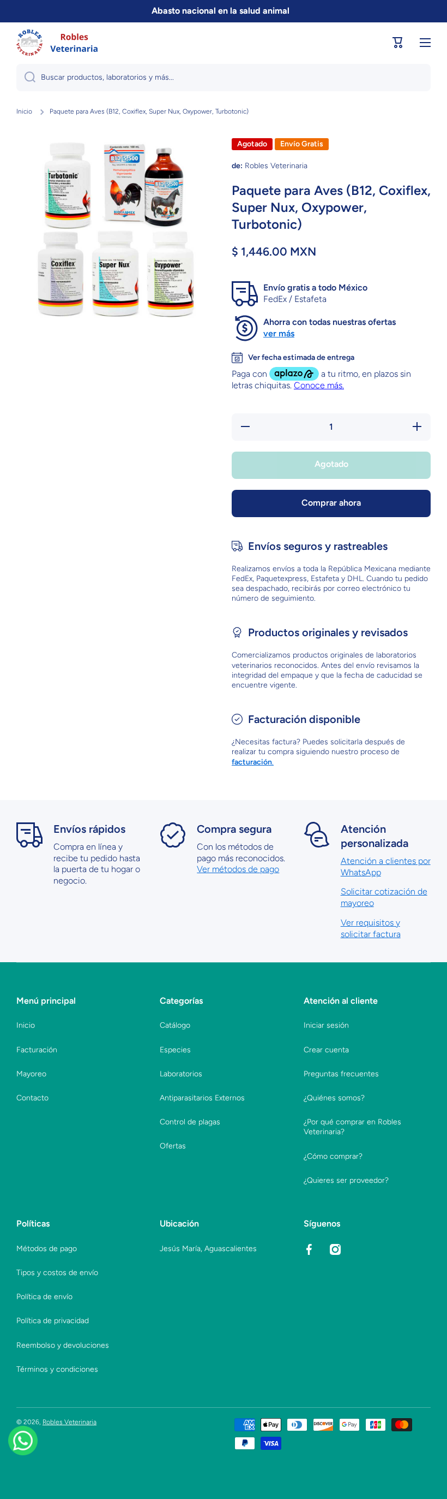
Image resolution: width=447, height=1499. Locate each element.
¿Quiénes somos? (334, 1098)
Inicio (24, 111)
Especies (175, 1049)
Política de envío (44, 1296)
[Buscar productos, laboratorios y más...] (25, 77)
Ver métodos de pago (238, 869)
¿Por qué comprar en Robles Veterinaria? (352, 1126)
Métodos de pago (46, 1248)
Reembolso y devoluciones (62, 1345)
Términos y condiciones (57, 1369)
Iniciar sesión (326, 1025)
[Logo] (57, 42)
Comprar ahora (331, 502)
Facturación (36, 1049)
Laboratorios (181, 1074)
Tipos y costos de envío (57, 1272)
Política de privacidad (52, 1320)
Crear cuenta (326, 1049)
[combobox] (223, 77)
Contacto (32, 1098)
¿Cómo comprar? (333, 1156)
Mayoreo (31, 1074)
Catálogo (175, 1025)
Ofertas (173, 1146)
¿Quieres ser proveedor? (346, 1180)
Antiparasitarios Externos (202, 1098)
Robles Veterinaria (69, 1422)
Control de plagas (190, 1122)
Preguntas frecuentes (341, 1074)
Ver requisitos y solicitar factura (371, 928)
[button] (397, 42)
